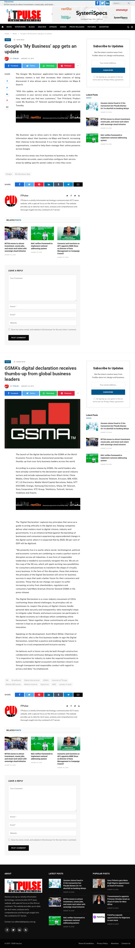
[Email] (7, 106)
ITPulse (16, 58)
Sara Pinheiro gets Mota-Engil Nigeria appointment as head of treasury (118, 883)
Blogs (32, 27)
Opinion (53, 27)
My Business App (22, 174)
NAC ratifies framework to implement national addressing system (42, 246)
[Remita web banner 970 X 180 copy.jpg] (48, 122)
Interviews (20, 27)
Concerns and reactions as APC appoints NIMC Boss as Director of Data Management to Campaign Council (68, 248)
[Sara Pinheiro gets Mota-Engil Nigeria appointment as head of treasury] (99, 883)
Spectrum (45, 684)
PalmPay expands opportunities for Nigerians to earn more (118, 917)
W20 (54, 684)
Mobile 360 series (13, 684)
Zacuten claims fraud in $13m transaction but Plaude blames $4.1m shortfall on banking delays (115, 105)
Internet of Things (59, 680)
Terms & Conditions (86, 943)
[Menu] (132, 27)
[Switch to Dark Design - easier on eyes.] (128, 27)
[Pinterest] (7, 100)
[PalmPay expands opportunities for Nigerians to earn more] (99, 918)
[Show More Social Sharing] (77, 65)
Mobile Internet (30, 684)
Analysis (42, 27)
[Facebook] (7, 81)
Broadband (16, 680)
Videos (63, 27)
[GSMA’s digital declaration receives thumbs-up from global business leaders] (42, 424)
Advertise (104, 27)
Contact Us (126, 943)
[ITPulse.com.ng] (23, 14)
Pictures (92, 27)
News (9, 27)
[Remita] (91, 22)
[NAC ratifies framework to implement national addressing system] (42, 233)
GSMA (46, 680)
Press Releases (76, 27)
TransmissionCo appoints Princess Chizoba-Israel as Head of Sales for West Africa (118, 900)
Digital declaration (32, 680)
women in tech (65, 684)
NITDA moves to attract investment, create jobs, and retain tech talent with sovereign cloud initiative (30, 4)
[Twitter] (7, 87)
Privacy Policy (109, 80)
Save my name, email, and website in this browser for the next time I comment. (43, 329)
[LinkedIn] (7, 94)
